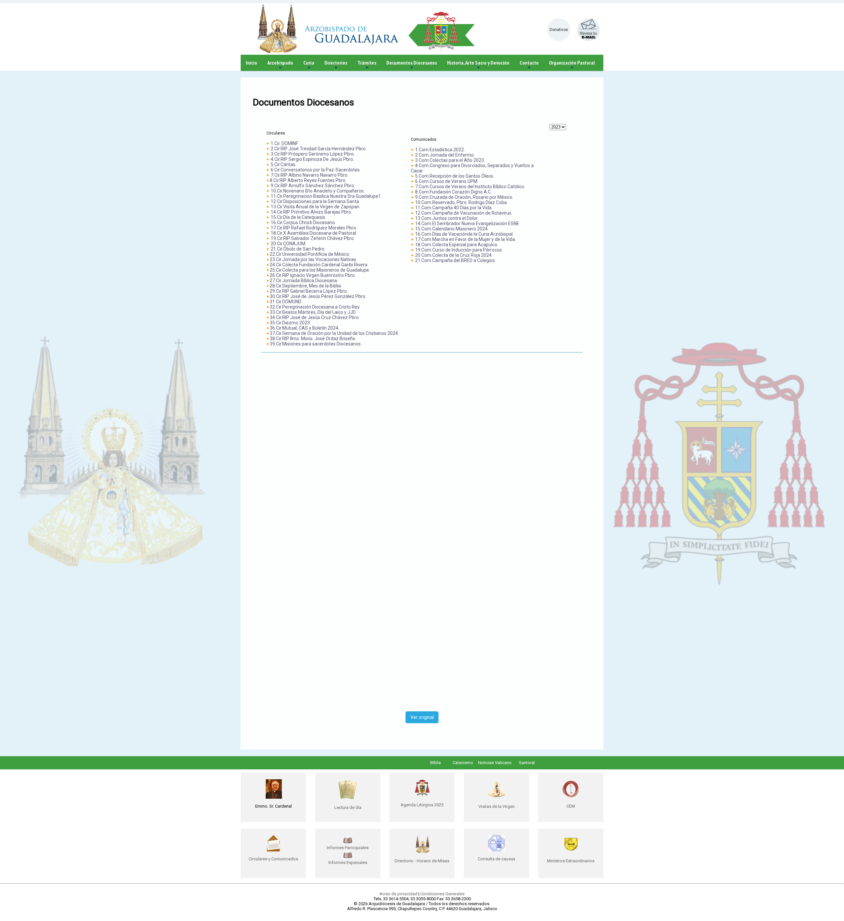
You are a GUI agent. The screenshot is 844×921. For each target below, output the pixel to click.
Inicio (251, 62)
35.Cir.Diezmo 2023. (290, 322)
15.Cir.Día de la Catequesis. (298, 217)
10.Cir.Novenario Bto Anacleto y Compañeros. (318, 190)
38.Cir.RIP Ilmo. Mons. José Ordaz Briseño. (313, 338)
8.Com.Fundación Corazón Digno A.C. (453, 191)
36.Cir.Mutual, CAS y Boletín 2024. (304, 328)
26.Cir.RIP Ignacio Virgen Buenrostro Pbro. (313, 275)
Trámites (366, 65)
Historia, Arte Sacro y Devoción (478, 65)
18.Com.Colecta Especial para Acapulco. (456, 244)
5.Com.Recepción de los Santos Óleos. (454, 176)
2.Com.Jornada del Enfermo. (445, 155)
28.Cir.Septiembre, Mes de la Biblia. (306, 285)
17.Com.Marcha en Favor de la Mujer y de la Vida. (465, 239)
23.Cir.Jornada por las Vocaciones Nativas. (313, 259)
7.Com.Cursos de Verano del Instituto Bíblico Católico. (470, 186)
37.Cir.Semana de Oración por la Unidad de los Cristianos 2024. (334, 333)
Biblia (435, 762)
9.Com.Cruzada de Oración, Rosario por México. (464, 197)
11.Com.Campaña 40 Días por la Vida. (454, 207)
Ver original (422, 717)
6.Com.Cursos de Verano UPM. (446, 181)
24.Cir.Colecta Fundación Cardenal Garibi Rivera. (319, 264)
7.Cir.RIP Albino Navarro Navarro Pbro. (309, 175)
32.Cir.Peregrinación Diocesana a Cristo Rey (315, 307)
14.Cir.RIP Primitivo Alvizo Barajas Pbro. (311, 212)
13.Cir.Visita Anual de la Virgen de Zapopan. (315, 206)
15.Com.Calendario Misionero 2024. (452, 228)
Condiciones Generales (442, 893)
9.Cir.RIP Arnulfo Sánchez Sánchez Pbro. (313, 185)
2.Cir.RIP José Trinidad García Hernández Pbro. (319, 148)
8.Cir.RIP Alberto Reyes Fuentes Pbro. (308, 180)
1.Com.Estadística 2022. (440, 149)
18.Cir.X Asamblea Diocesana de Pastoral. (314, 233)
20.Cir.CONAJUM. (288, 243)
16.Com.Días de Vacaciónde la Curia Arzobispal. (464, 234)
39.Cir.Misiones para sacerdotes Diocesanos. (316, 343)
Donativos (559, 29)
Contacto (529, 65)
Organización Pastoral (572, 65)
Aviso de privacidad (398, 893)
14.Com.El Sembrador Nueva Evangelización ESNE (467, 223)
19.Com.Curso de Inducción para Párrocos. (459, 250)
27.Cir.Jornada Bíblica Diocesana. (304, 280)
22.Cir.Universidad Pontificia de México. (310, 254)
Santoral (527, 762)
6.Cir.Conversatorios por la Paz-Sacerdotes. (316, 169)
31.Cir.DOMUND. (286, 301)
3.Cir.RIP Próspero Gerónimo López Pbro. (313, 154)
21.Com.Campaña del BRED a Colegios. (455, 260)
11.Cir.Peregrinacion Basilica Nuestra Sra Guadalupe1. (326, 196)
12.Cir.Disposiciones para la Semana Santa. (315, 201)
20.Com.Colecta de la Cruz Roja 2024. (454, 255)
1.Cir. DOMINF (284, 143)
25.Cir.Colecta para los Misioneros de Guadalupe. (320, 270)
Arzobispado (280, 65)
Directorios (335, 65)
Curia (308, 65)
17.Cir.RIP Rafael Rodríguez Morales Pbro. (314, 227)
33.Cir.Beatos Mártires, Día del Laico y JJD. (313, 312)
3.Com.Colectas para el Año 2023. (450, 160)
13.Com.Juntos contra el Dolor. (446, 218)
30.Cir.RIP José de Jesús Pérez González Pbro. (318, 296)
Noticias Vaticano (495, 762)
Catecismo (463, 762)
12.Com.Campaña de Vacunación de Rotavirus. (463, 213)
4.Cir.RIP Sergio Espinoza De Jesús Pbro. (312, 159)
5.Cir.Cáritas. (283, 164)
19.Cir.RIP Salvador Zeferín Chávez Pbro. (313, 238)
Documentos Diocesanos (411, 65)
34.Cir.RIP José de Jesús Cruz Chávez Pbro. (315, 317)
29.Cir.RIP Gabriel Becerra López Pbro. (309, 291)
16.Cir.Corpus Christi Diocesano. (303, 222)
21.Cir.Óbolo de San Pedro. (297, 249)
